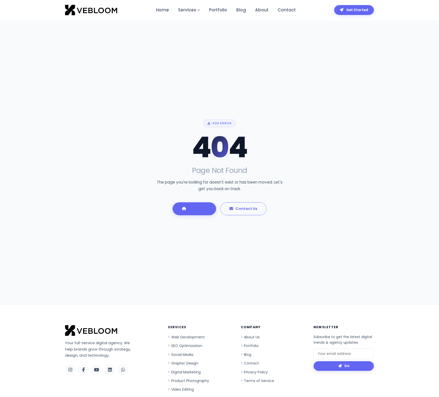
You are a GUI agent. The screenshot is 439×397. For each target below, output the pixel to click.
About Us (252, 337)
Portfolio (218, 10)
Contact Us (246, 208)
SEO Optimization (186, 345)
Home (162, 10)
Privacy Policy (256, 372)
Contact (287, 10)
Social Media (182, 354)
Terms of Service (259, 380)
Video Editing (182, 389)
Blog (241, 10)
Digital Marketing (186, 372)
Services (187, 10)
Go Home (198, 208)
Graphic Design (184, 363)
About (262, 10)
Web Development (188, 337)
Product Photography (190, 380)
